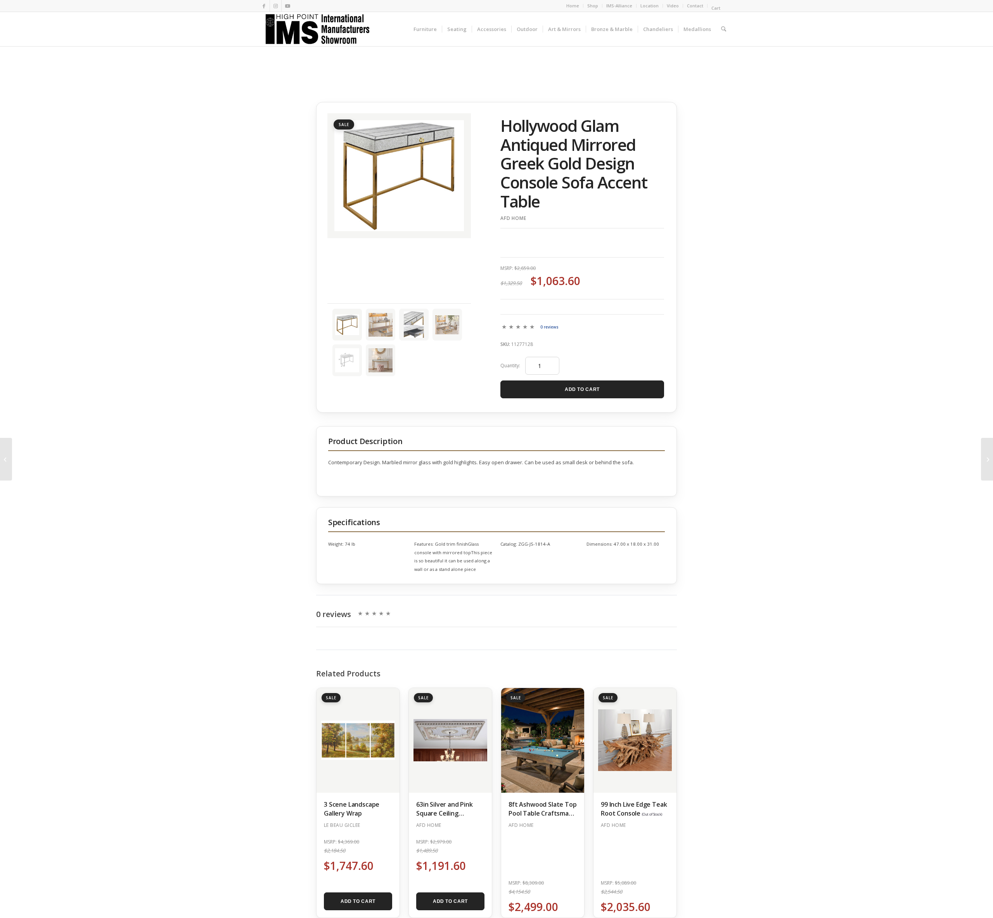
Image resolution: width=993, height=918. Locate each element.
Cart (716, 8)
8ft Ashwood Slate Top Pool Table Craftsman (543, 813)
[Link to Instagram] (275, 6)
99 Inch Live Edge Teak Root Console (634, 809)
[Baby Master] (6, 459)
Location (649, 6)
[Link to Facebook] (264, 6)
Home (572, 6)
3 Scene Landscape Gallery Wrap (351, 809)
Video (673, 6)
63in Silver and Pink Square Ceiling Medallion (444, 813)
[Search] (723, 29)
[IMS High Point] (317, 29)
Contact (695, 6)
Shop (592, 6)
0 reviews (549, 327)
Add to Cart (582, 389)
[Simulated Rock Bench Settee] (987, 459)
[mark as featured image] (347, 325)
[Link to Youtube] (287, 6)
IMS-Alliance (619, 6)
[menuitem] (572, 6)
